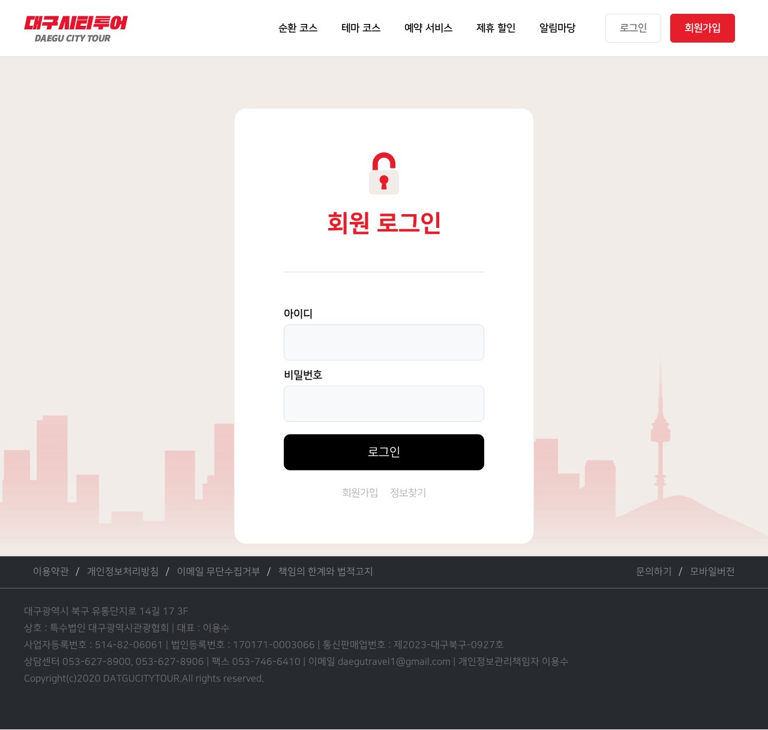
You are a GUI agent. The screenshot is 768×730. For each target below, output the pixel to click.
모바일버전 (712, 572)
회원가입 (360, 493)
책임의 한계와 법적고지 (325, 572)
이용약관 (51, 572)
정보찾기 (408, 493)
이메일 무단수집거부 (218, 572)
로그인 (384, 452)
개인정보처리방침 (123, 572)
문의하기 (654, 572)
